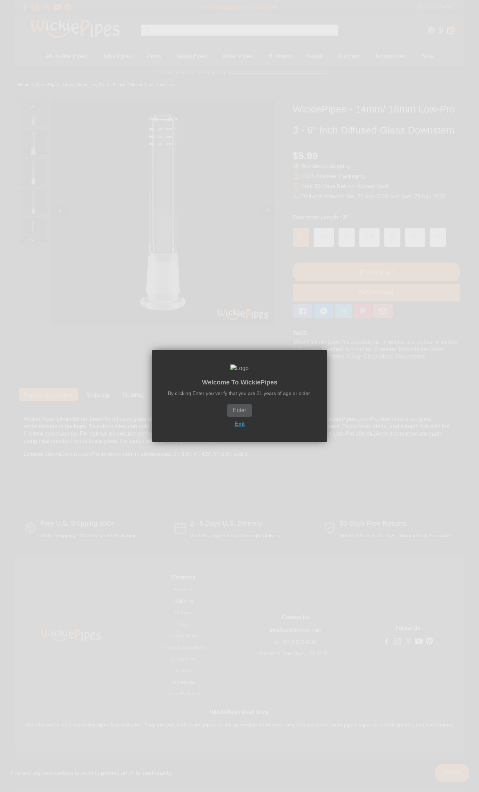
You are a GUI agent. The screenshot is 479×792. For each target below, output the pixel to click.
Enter (239, 410)
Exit (240, 424)
